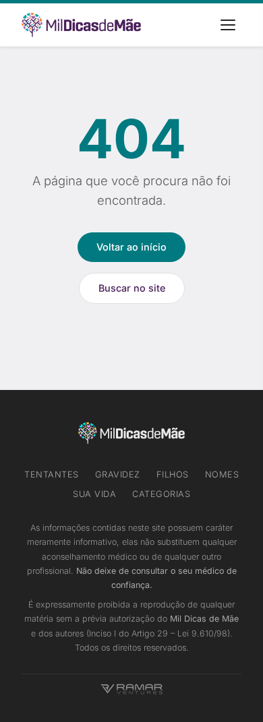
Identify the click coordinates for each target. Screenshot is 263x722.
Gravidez (117, 474)
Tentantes (51, 474)
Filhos (172, 474)
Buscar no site (131, 288)
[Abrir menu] (227, 24)
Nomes (222, 474)
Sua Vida (94, 494)
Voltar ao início (131, 247)
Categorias (161, 494)
